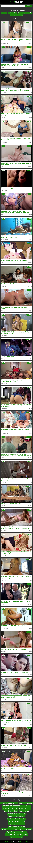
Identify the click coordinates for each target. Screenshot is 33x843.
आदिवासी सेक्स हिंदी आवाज (25, 803)
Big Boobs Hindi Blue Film (16, 824)
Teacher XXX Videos (16, 837)
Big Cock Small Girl (25, 808)
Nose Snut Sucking (25, 829)
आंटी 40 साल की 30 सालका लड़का (11, 806)
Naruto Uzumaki (24, 811)
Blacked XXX (24, 834)
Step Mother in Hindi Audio (10, 829)
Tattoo (21, 15)
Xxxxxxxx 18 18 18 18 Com (16, 821)
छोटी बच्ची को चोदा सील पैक (11, 811)
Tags (11, 841)
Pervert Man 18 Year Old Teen (16, 813)
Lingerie (25, 13)
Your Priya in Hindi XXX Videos (16, 819)
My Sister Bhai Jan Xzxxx (10, 808)
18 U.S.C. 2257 (23, 841)
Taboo (15, 13)
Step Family (13, 15)
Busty (9, 13)
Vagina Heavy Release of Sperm (16, 832)
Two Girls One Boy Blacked (16, 826)
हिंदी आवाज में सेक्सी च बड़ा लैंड (16, 816)
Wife (30, 13)
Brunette (4, 13)
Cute (19, 13)
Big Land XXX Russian (12, 834)
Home (6, 841)
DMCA (16, 841)
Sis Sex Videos (25, 806)
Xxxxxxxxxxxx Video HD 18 (9, 803)
